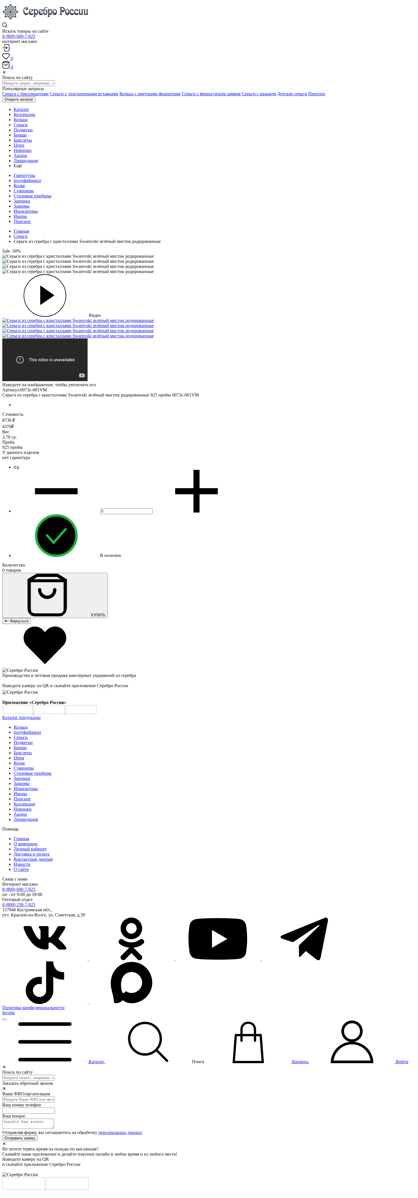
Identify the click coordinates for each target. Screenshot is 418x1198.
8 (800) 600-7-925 (18, 36)
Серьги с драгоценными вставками (84, 93)
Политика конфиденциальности (33, 1007)
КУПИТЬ (97, 615)
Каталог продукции (21, 717)
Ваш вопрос (14, 1116)
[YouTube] (218, 958)
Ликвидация (26, 819)
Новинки (23, 809)
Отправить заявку (20, 1138)
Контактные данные (33, 859)
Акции (20, 814)
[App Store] (50, 712)
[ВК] (45, 958)
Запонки (22, 201)
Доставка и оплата (31, 854)
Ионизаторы (26, 211)
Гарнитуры (24, 175)
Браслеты (23, 752)
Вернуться (18, 621)
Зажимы (22, 206)
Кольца (21, 727)
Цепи (19, 757)
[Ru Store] (81, 712)
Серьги (21, 236)
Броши (20, 747)
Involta (8, 1012)
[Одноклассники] (132, 958)
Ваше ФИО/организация (26, 1093)
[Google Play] (18, 712)
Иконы (20, 216)
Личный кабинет (30, 848)
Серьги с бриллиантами (25, 93)
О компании (26, 843)
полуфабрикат (27, 180)
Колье (19, 185)
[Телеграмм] (304, 958)
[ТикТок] (45, 1002)
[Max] (131, 1002)
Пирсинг (317, 93)
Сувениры (24, 190)
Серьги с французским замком (211, 93)
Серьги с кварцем (259, 93)
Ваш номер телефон (21, 1104)
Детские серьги (292, 93)
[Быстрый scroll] (4, 1019)
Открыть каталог (19, 99)
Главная (21, 231)
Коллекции (24, 804)
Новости (22, 864)
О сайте (21, 869)
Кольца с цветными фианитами (150, 93)
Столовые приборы (32, 195)
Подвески (23, 742)
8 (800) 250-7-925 (18, 904)
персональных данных (120, 1132)
